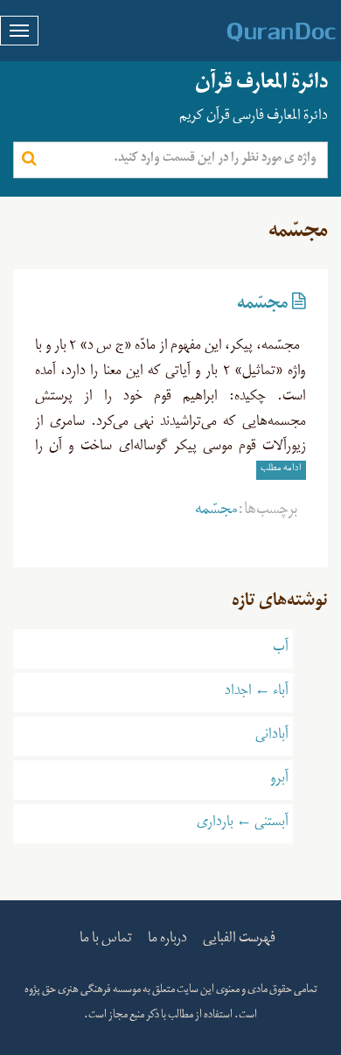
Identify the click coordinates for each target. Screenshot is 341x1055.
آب (281, 648)
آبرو (279, 779)
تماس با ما (106, 939)
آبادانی (272, 736)
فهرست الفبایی (239, 939)
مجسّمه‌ (263, 306)
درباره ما (167, 939)
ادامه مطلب (281, 470)
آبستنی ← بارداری (243, 823)
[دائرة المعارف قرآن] (258, 31)
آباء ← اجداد (257, 692)
